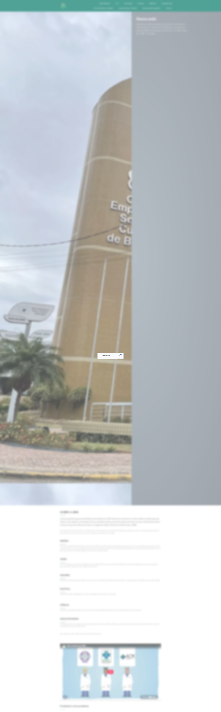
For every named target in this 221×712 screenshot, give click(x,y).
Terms (122, 358)
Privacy (119, 358)
